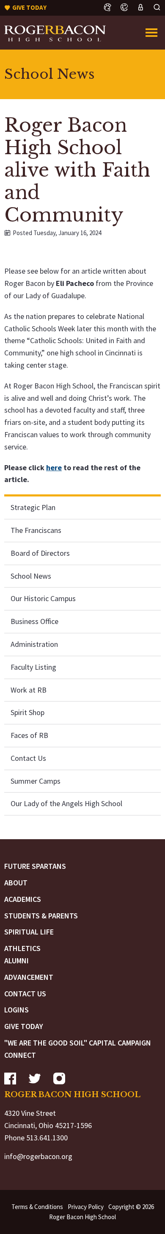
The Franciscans (36, 530)
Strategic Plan (33, 507)
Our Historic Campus (43, 598)
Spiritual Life (29, 932)
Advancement (28, 977)
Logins (16, 1010)
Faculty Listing (33, 667)
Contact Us (28, 758)
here (54, 467)
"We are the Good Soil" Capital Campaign (77, 1043)
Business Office (34, 621)
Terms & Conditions (37, 1207)
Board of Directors (40, 553)
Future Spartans (35, 866)
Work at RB (29, 690)
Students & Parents (41, 916)
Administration (34, 644)
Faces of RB (29, 735)
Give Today (23, 1026)
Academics (22, 899)
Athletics (22, 948)
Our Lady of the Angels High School (66, 803)
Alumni (16, 960)
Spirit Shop (27, 712)
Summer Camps (35, 781)
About (16, 882)
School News (31, 576)
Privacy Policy (86, 1207)
